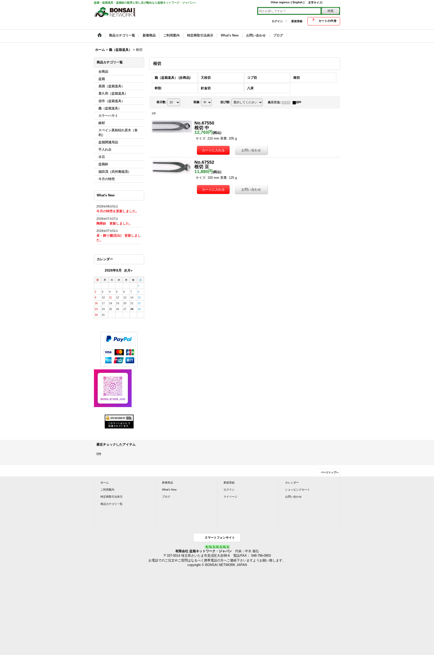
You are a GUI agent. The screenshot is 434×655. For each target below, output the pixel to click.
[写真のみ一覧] (287, 102)
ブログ (166, 496)
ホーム (104, 482)
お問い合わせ (293, 496)
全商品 (103, 71)
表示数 (161, 102)
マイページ (230, 496)
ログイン (277, 21)
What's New (169, 489)
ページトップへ (330, 472)
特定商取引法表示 (111, 496)
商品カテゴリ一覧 (111, 503)
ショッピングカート (297, 489)
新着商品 (167, 482)
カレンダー (292, 482)
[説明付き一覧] (298, 102)
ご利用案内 (107, 489)
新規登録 (296, 21)
